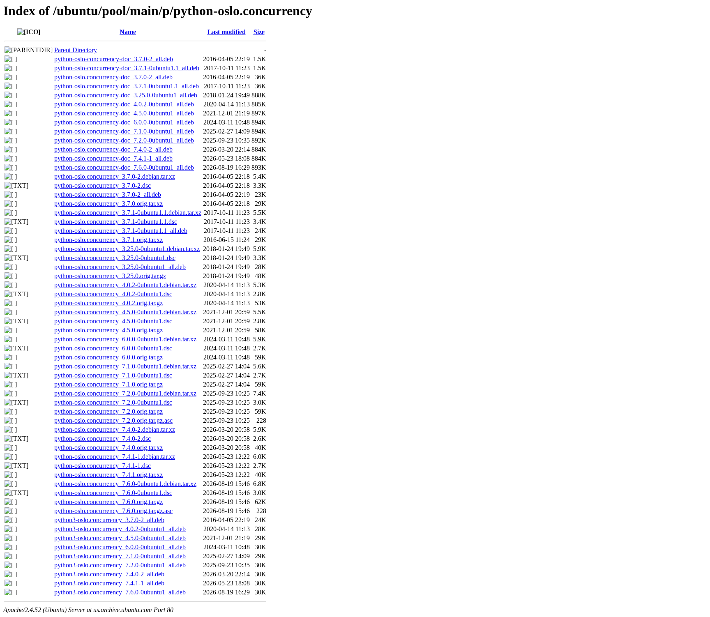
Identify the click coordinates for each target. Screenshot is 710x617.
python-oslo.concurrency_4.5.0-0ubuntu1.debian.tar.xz (125, 311)
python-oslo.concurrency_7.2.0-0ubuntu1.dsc (113, 402)
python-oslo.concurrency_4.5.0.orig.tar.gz (108, 330)
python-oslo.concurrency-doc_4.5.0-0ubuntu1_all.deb (124, 113)
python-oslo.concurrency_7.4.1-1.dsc (102, 465)
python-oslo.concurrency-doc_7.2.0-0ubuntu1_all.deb (124, 140)
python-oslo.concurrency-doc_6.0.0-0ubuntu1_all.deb (124, 122)
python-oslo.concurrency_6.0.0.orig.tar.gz (108, 357)
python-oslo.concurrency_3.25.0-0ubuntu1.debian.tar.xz (127, 248)
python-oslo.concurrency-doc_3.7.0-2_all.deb (113, 77)
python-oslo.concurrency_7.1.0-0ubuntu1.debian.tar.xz (125, 366)
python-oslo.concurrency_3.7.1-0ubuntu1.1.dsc (115, 221)
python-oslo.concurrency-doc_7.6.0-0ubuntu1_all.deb (124, 167)
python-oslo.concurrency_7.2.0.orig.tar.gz (108, 411)
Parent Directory (75, 49)
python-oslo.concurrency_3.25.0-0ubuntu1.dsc (114, 257)
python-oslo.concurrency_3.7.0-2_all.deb (107, 194)
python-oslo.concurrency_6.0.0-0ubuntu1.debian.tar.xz (125, 339)
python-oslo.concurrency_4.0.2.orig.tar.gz (108, 302)
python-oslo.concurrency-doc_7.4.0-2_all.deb (113, 149)
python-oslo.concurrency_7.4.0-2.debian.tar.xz (114, 429)
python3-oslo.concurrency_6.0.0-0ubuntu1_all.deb (120, 546)
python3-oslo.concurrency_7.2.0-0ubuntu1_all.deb (120, 565)
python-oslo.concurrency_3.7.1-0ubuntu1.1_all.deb (120, 230)
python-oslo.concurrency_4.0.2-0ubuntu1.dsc (113, 293)
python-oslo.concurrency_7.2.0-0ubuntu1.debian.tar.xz (125, 393)
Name (128, 31)
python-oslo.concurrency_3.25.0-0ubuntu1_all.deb (120, 266)
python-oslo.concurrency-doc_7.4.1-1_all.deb (113, 158)
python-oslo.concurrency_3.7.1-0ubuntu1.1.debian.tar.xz (127, 212)
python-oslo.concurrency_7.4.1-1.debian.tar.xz (114, 456)
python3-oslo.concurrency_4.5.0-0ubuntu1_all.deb (120, 537)
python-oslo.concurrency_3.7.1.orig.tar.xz (108, 239)
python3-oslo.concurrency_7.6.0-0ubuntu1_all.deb (120, 592)
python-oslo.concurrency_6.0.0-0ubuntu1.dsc (113, 348)
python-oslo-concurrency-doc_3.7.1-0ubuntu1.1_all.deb (126, 67)
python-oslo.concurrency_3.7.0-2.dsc (102, 185)
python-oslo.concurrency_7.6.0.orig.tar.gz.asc (113, 510)
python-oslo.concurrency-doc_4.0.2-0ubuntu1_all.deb (124, 104)
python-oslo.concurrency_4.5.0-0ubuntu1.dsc (113, 321)
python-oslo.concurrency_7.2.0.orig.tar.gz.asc (113, 420)
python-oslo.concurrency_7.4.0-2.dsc (102, 438)
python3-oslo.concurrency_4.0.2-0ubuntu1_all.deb (120, 528)
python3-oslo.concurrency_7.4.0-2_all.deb (109, 574)
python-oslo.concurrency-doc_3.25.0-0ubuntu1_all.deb (125, 95)
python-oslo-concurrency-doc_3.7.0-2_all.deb (113, 58)
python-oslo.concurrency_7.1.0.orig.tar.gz (108, 384)
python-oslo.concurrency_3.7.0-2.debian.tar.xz (114, 176)
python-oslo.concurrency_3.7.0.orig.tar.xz (108, 203)
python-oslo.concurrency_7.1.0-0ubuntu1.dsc (113, 375)
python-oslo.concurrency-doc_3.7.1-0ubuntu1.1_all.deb (126, 86)
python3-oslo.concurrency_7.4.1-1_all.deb (109, 583)
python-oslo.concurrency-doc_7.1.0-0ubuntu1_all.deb (124, 131)
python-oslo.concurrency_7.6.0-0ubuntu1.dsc (113, 492)
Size (259, 31)
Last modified (226, 31)
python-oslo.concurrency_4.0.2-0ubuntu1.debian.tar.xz (125, 284)
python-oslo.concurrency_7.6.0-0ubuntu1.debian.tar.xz (125, 483)
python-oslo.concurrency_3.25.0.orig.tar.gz (110, 275)
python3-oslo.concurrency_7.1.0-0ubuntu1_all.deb (120, 556)
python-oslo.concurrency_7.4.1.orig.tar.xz (108, 474)
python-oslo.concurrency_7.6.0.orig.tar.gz (108, 501)
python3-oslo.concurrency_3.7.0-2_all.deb (109, 519)
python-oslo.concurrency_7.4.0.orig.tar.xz (108, 447)
